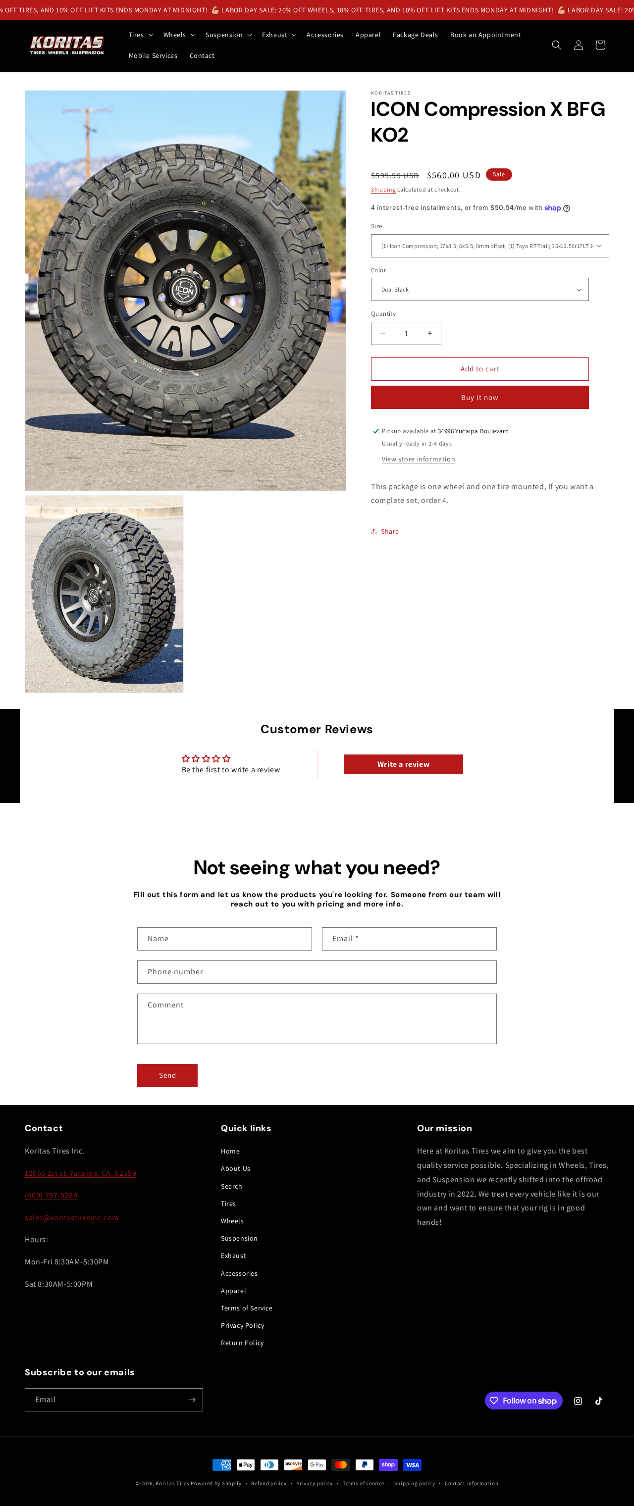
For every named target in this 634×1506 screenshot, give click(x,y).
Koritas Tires (172, 1483)
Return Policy (242, 1342)
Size (376, 226)
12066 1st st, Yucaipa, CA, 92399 (80, 1173)
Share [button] (390, 531)
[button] (140, 34)
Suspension (239, 1238)
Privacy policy (314, 1483)
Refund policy (268, 1483)
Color (378, 270)
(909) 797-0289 (51, 1195)
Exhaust (233, 1255)
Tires (228, 1203)
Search (232, 1186)
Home (230, 1151)
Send (167, 1075)
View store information (418, 458)
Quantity (383, 313)
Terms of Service (247, 1308)
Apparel (233, 1290)
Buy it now (480, 397)
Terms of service (363, 1483)
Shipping (383, 189)
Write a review (403, 764)
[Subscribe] (192, 1399)
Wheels (232, 1220)
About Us (236, 1168)
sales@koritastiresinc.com (72, 1217)
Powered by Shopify (216, 1483)
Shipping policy (414, 1483)
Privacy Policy (242, 1325)
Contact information (471, 1483)
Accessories (239, 1273)
